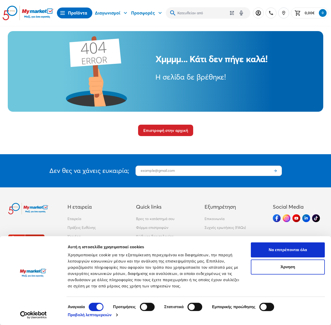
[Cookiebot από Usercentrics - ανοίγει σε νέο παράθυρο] (33, 315)
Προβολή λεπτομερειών (89, 315)
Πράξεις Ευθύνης (81, 227)
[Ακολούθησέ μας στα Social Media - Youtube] (296, 218)
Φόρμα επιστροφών (152, 227)
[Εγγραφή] (275, 171)
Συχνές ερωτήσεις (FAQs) (225, 227)
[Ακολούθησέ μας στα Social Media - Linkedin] (306, 218)
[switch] (147, 307)
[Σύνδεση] (258, 13)
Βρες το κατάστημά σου (155, 218)
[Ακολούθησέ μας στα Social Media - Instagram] (286, 218)
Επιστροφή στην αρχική (165, 130)
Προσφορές (143, 13)
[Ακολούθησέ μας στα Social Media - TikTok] (316, 218)
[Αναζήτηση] (172, 13)
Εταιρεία (74, 218)
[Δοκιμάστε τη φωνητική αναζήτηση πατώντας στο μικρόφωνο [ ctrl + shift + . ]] (241, 13)
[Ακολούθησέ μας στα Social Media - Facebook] (277, 218)
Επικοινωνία (214, 218)
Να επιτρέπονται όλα (288, 250)
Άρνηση (288, 267)
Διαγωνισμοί (107, 13)
